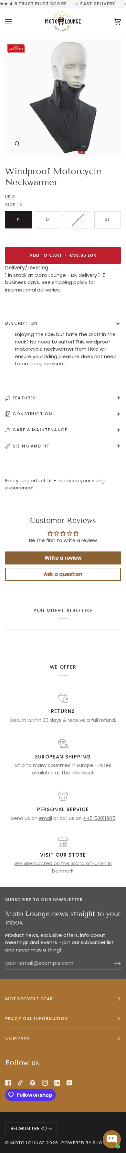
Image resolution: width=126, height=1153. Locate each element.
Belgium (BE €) (29, 1128)
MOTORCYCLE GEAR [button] (29, 999)
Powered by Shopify (86, 1143)
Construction (32, 414)
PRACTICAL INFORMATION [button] (36, 1019)
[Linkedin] (57, 1083)
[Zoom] (63, 98)
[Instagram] (45, 1083)
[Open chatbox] (112, 1139)
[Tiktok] (20, 1083)
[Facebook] (8, 1083)
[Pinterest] (33, 1083)
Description (21, 323)
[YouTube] (69, 1083)
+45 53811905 (99, 818)
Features (24, 398)
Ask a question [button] (63, 574)
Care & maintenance (40, 430)
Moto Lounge (28, 1143)
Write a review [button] (63, 558)
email (45, 818)
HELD (10, 196)
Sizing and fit (31, 446)
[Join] (112, 963)
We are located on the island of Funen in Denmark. (63, 867)
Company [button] (17, 1038)
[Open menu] (15, 21)
